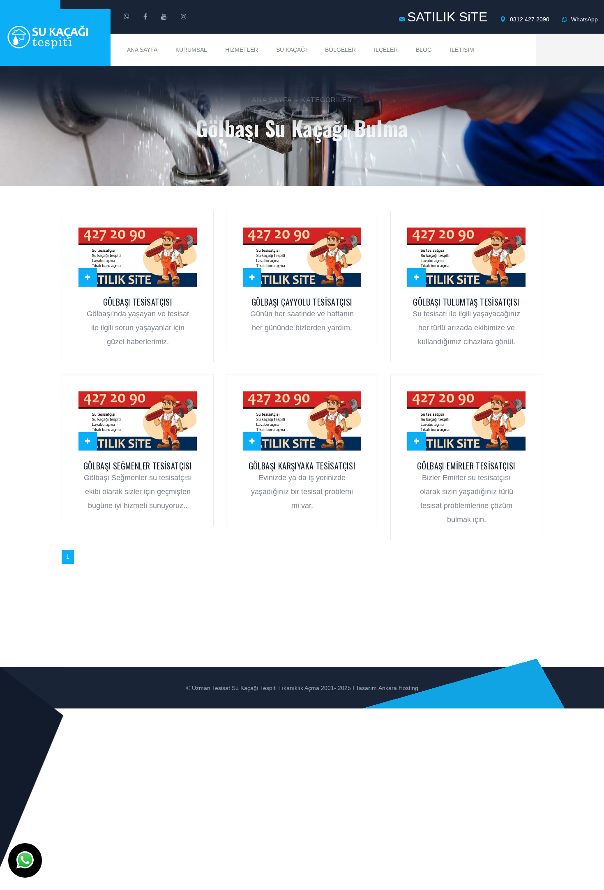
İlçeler (386, 49)
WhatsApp (583, 19)
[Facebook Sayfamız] (145, 17)
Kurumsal (191, 49)
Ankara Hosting (398, 688)
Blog (424, 49)
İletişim (462, 49)
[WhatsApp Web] (126, 17)
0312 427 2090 (528, 19)
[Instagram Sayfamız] (184, 17)
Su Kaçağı (291, 49)
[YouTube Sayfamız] (164, 17)
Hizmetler (241, 49)
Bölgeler (340, 49)
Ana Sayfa (142, 49)
